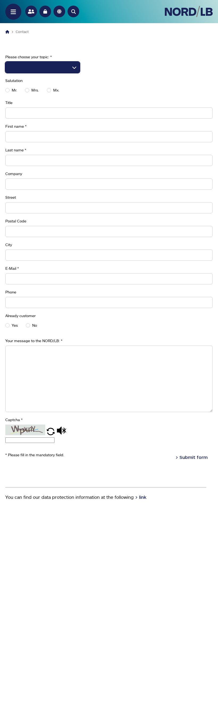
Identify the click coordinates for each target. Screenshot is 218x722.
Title (8, 103)
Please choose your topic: (28, 57)
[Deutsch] (59, 11)
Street (10, 197)
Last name (15, 150)
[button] (73, 11)
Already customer (20, 316)
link (142, 497)
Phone (10, 292)
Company (13, 174)
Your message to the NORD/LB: (33, 341)
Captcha (14, 420)
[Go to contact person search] (31, 11)
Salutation (14, 80)
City (8, 245)
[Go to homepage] (189, 11)
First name (16, 126)
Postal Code (15, 221)
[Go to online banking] (45, 11)
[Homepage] (7, 32)
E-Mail (12, 268)
